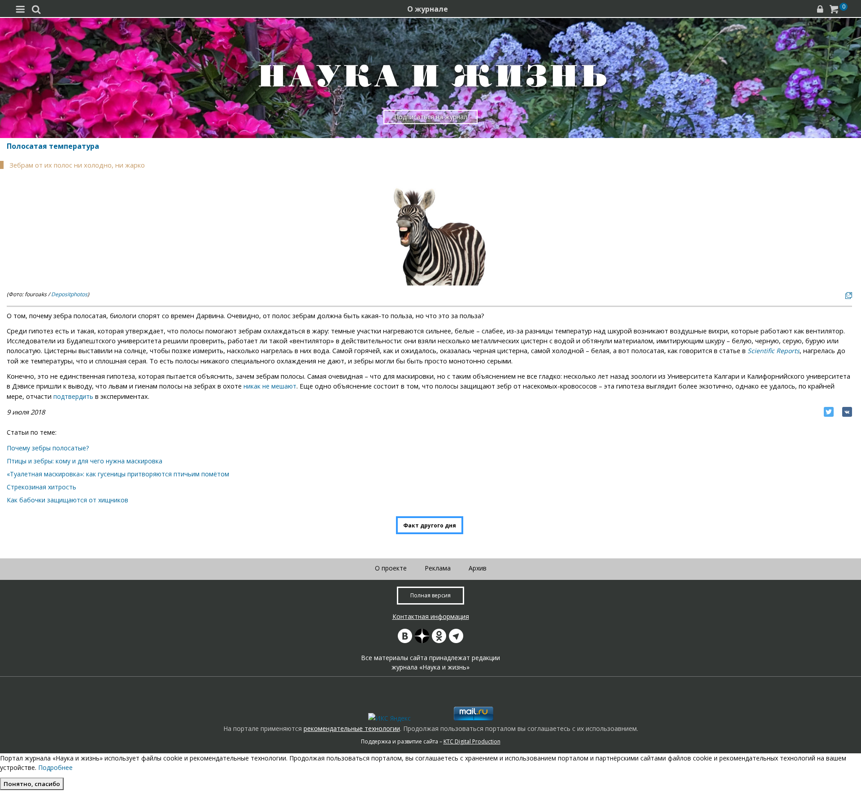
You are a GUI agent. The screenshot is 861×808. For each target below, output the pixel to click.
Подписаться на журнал (430, 116)
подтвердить (73, 396)
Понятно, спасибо (32, 784)
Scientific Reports (774, 350)
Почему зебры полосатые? (48, 448)
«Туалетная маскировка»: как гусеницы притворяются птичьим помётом (118, 474)
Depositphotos (69, 294)
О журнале (427, 9)
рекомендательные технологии (352, 728)
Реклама (438, 568)
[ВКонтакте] (847, 412)
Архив (478, 568)
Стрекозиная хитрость (41, 487)
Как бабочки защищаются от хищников (67, 500)
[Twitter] (829, 412)
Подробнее (55, 767)
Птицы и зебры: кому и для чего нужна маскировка (84, 461)
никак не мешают (270, 386)
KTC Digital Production (472, 741)
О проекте (391, 568)
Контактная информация (430, 616)
